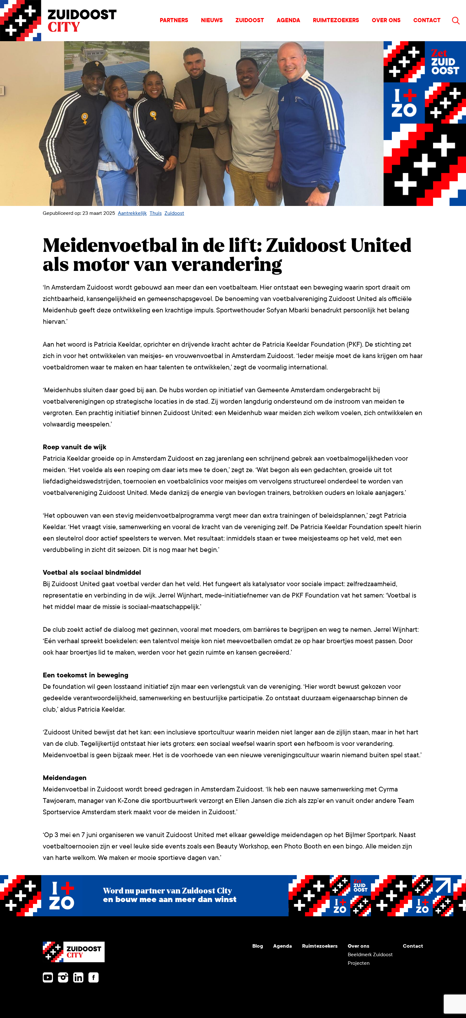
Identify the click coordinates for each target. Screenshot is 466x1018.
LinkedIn (78, 977)
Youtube (48, 977)
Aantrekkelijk (132, 213)
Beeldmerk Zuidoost (370, 954)
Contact (427, 20)
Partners (174, 20)
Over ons (386, 20)
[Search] (456, 20)
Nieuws (212, 20)
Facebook (93, 977)
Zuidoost (250, 20)
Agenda (288, 20)
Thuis (156, 213)
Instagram (63, 977)
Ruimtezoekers (336, 20)
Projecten (359, 963)
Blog (257, 946)
